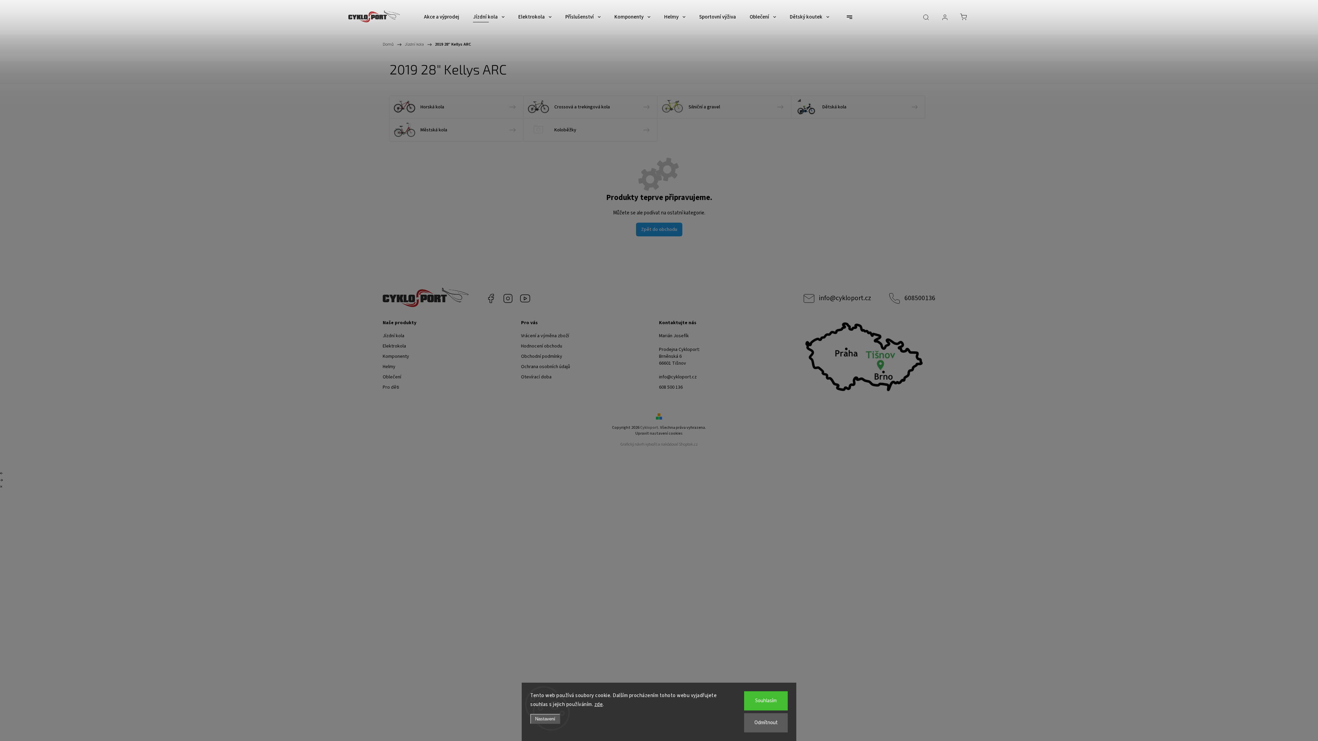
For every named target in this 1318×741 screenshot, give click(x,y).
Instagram (508, 298)
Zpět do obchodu (659, 229)
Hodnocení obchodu (541, 346)
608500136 (919, 298)
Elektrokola (394, 346)
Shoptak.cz (688, 444)
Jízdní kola (393, 335)
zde (598, 704)
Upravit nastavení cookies (659, 433)
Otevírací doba (536, 377)
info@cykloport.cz (845, 298)
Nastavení (545, 718)
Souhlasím (766, 700)
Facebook (491, 298)
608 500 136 (671, 387)
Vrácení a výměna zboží (545, 335)
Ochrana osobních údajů (545, 366)
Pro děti (391, 387)
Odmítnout (766, 722)
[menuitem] (441, 17)
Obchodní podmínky (541, 356)
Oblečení (392, 377)
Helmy (389, 366)
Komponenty (396, 356)
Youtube (525, 298)
